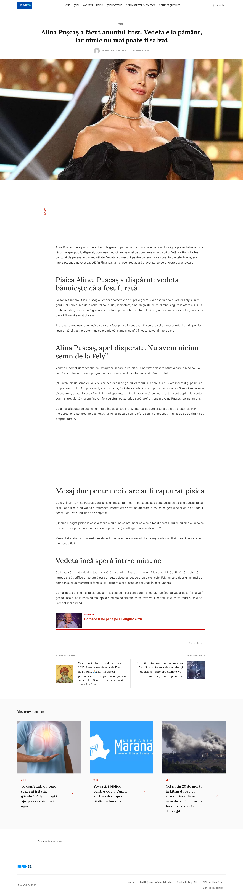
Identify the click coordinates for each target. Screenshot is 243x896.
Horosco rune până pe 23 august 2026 (113, 619)
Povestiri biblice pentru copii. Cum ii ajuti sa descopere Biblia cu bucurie (110, 793)
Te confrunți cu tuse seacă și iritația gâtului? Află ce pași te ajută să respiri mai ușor (40, 796)
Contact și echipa (169, 5)
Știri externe (114, 5)
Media (99, 5)
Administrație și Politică (140, 5)
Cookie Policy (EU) (187, 882)
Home (67, 5)
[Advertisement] (130, 215)
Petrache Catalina (114, 50)
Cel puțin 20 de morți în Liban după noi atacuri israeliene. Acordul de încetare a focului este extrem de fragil (184, 798)
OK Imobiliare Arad (213, 882)
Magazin (88, 5)
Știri (76, 5)
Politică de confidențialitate (156, 882)
